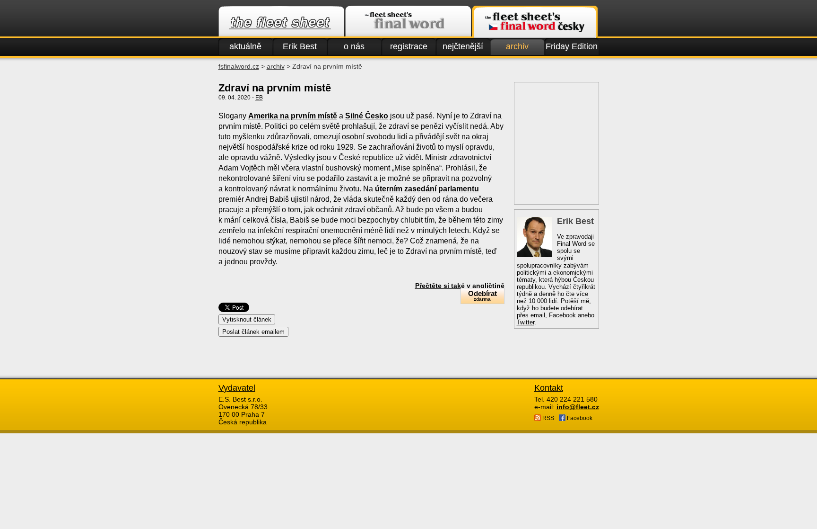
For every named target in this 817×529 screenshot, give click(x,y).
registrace (408, 46)
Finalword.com (408, 22)
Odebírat (482, 295)
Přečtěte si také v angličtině (459, 285)
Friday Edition (572, 46)
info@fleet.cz (577, 407)
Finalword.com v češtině (535, 22)
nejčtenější (463, 46)
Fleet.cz (281, 22)
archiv (517, 46)
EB (259, 97)
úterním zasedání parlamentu (427, 189)
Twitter (525, 322)
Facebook (562, 315)
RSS (547, 418)
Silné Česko (366, 116)
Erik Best (300, 46)
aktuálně (245, 46)
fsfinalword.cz (238, 66)
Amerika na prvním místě (292, 116)
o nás (354, 46)
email (537, 315)
